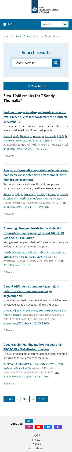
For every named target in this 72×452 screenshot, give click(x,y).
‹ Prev (9, 399)
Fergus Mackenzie (46, 364)
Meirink (23, 198)
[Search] (65, 24)
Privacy (36, 439)
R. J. (46, 256)
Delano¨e (28, 194)
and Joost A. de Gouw (23, 368)
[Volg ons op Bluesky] (48, 427)
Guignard (11, 198)
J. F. (30, 198)
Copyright (36, 435)
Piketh (43, 252)
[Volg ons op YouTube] (38, 427)
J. (35, 194)
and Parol (53, 198)
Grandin (64, 194)
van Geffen (57, 252)
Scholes (29, 252)
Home (6, 36)
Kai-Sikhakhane (11, 252)
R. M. (15, 256)
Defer (17, 194)
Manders (7, 140)
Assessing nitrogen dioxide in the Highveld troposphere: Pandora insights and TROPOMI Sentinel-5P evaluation (33, 233)
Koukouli (7, 136)
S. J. (49, 252)
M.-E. (16, 136)
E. (22, 194)
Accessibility (36, 448)
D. (66, 136)
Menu (11, 24)
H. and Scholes (35, 256)
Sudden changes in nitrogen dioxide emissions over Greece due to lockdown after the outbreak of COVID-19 (35, 117)
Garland (7, 256)
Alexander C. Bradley (13, 364)
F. (46, 194)
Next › (42, 399)
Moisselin (37, 198)
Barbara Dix (30, 364)
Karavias (37, 136)
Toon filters (38, 86)
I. (31, 136)
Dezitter (41, 194)
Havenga (23, 256)
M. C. (36, 252)
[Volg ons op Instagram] (29, 427)
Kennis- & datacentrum (27, 36)
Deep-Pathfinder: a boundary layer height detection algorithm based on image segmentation (31, 291)
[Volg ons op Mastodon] (58, 427)
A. (43, 136)
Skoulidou (24, 136)
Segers (19, 140)
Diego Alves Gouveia (49, 310)
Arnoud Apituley (30, 310)
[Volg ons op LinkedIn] (29, 421)
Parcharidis (50, 136)
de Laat (7, 194)
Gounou (52, 194)
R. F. (22, 252)
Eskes (29, 140)
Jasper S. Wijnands (12, 310)
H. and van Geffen (41, 140)
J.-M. (45, 198)
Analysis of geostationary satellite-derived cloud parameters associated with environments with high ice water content (36, 175)
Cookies (36, 444)
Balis (61, 136)
